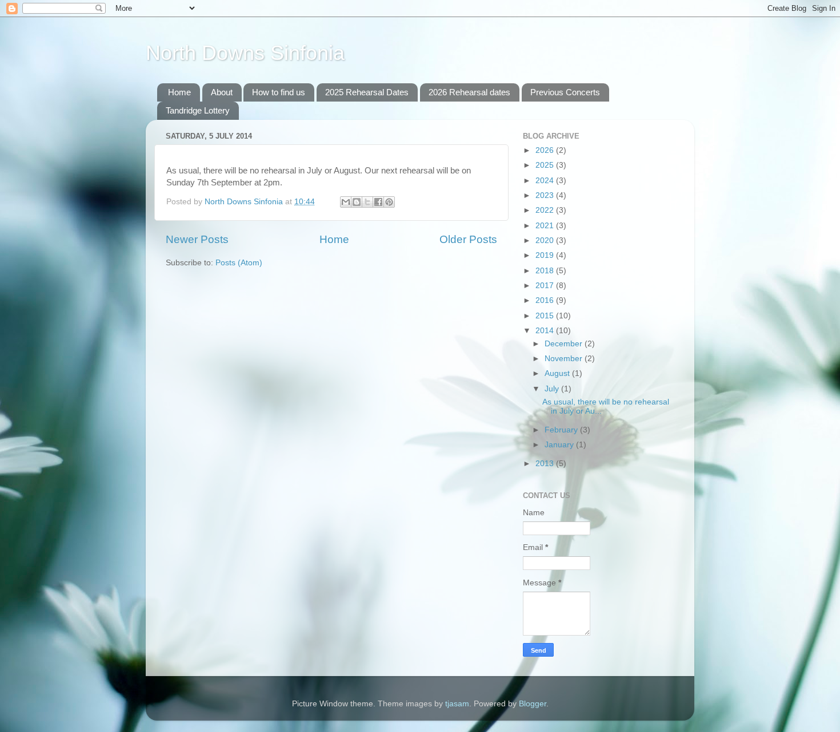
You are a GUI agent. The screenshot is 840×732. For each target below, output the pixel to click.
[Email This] (345, 202)
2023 (545, 195)
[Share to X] (367, 202)
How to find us (278, 92)
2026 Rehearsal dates (469, 92)
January (560, 444)
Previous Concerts (565, 92)
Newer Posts (197, 239)
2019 (545, 255)
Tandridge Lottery (198, 110)
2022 (545, 210)
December (565, 343)
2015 (545, 316)
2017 (545, 285)
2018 (545, 270)
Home (179, 92)
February (562, 430)
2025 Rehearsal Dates (367, 92)
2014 (545, 330)
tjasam (457, 703)
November (565, 358)
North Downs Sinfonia (245, 52)
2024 (545, 180)
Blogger (532, 703)
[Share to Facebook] (378, 202)
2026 (545, 150)
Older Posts (468, 239)
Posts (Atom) (238, 262)
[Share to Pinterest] (389, 202)
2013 (545, 463)
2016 (545, 300)
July (553, 389)
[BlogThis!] (356, 202)
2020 (545, 240)
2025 (545, 165)
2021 (545, 225)
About (222, 92)
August (558, 373)
